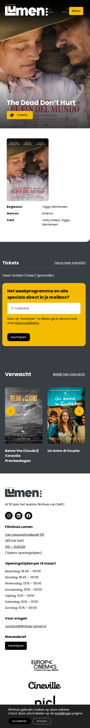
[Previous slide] (10, 411)
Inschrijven (18, 337)
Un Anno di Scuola (64, 450)
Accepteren (19, 721)
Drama (47, 213)
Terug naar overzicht (70, 263)
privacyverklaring (27, 323)
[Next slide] (79, 411)
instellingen (63, 713)
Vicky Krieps (51, 220)
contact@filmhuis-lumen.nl (25, 626)
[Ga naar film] (23, 442)
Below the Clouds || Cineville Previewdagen (22, 455)
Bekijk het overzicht (69, 374)
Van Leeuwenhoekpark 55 (24, 535)
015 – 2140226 (15, 547)
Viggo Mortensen (55, 207)
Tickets (22, 115)
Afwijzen (42, 721)
